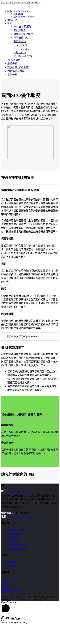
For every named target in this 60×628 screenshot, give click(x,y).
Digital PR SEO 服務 (18, 67)
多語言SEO (20, 41)
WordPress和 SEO (23, 56)
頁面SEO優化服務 (23, 34)
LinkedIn (5, 587)
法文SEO (24, 48)
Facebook (6, 585)
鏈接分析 (12, 63)
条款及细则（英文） (12, 591)
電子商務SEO (21, 37)
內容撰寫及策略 (16, 71)
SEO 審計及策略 (22, 26)
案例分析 (12, 74)
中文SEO (24, 45)
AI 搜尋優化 (13, 60)
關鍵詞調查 (20, 30)
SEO (9, 23)
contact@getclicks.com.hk (22, 516)
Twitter (4, 582)
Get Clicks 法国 (9, 579)
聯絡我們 (12, 20)
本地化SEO (20, 52)
